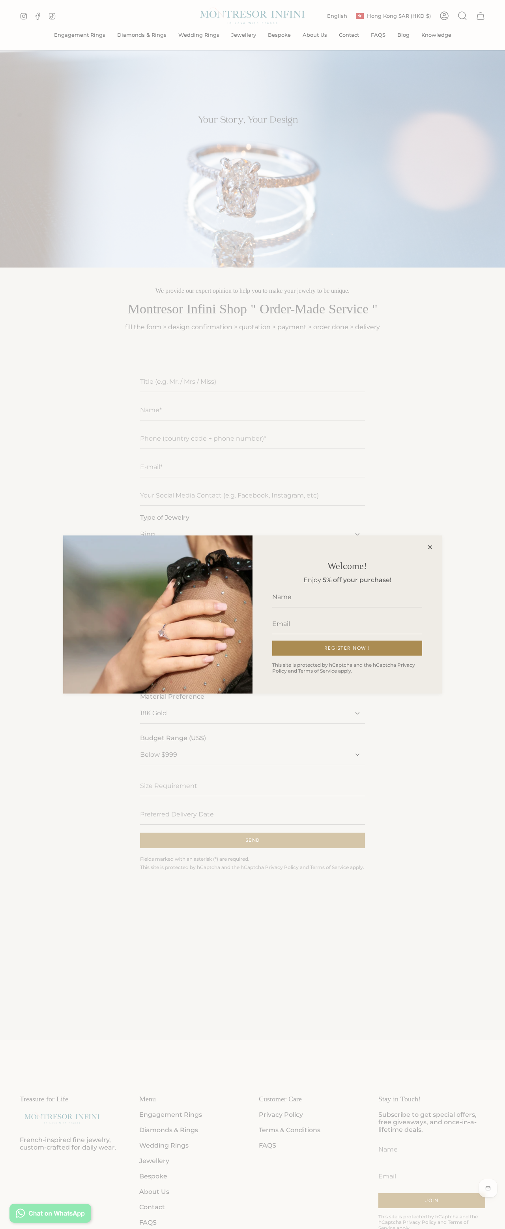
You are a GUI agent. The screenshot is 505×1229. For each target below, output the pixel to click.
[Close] (430, 547)
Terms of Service (317, 671)
